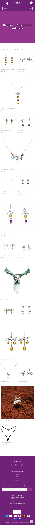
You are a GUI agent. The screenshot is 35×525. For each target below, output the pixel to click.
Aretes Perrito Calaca (23, 69)
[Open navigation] (3, 2)
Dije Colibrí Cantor (5, 191)
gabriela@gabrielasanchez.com (17, 498)
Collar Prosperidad (5, 298)
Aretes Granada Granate (6, 320)
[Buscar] (31, 8)
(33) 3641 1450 (21, 497)
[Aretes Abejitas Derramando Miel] (9, 60)
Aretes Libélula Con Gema (7, 255)
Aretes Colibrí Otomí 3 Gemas (8, 233)
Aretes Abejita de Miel (6, 130)
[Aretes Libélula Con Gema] (9, 246)
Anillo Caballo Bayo (5, 420)
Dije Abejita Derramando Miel (8, 108)
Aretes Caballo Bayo (22, 381)
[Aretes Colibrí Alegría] (26, 121)
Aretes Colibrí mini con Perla (24, 255)
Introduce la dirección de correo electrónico (17, 485)
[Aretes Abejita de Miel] (9, 121)
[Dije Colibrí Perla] (9, 372)
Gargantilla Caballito (6, 442)
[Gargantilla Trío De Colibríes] (17, 151)
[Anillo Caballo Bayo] (17, 402)
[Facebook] (11, 465)
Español (17, 512)
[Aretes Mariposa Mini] (26, 182)
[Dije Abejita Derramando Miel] (17, 90)
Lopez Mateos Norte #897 (17, 495)
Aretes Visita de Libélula (6, 359)
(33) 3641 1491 (14, 497)
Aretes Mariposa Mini (23, 191)
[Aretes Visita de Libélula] (17, 341)
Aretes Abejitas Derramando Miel (9, 69)
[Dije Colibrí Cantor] (9, 182)
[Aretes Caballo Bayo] (26, 372)
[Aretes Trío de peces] (26, 311)
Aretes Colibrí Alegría (23, 130)
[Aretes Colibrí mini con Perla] (26, 246)
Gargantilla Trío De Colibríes (7, 169)
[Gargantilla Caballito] (9, 433)
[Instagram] (17, 465)
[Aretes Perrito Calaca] (26, 60)
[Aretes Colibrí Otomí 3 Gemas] (17, 216)
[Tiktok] (22, 465)
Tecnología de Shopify (24, 522)
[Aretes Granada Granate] (9, 311)
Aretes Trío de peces (23, 320)
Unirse (29, 489)
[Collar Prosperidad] (17, 280)
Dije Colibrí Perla (5, 381)
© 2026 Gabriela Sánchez (12, 522)
